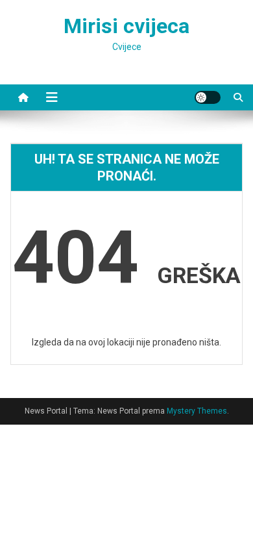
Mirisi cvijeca (126, 26)
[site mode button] (208, 97)
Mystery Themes (197, 411)
